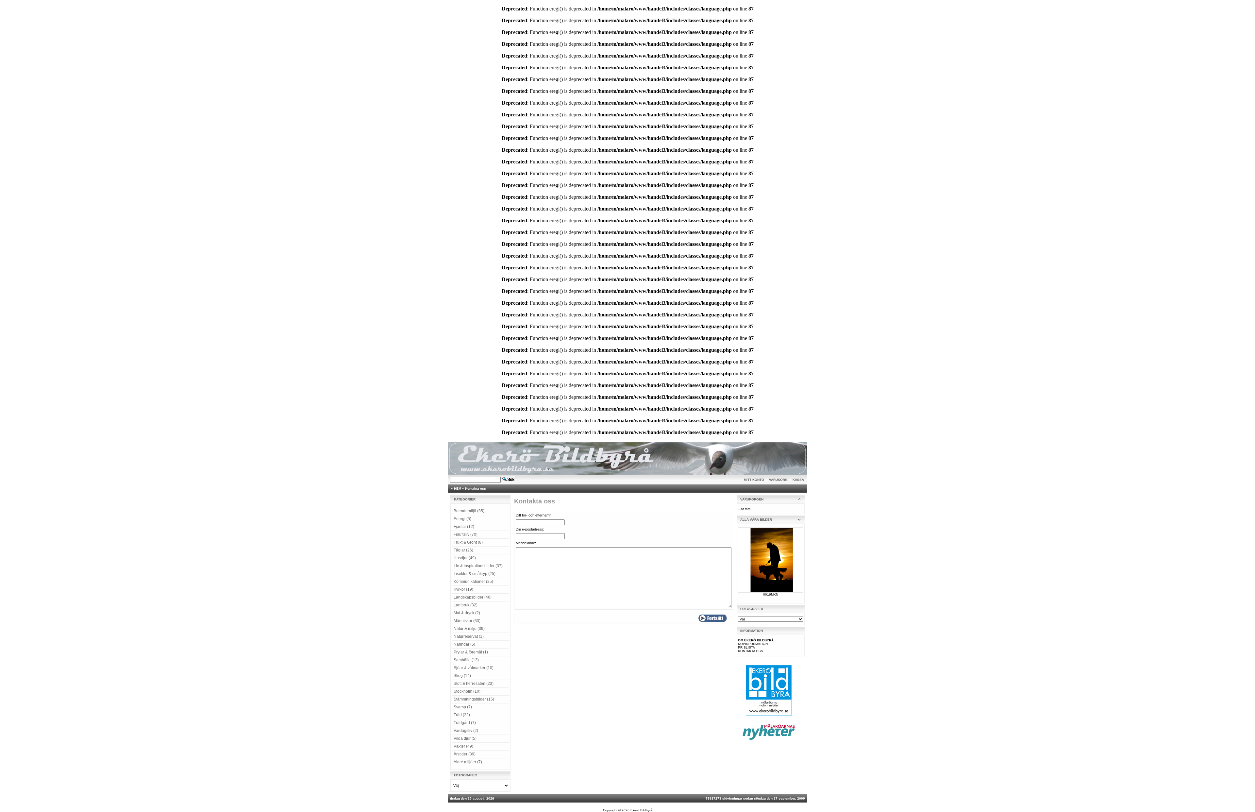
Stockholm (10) (467, 691)
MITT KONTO (754, 480)
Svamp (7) (463, 707)
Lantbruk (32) (465, 605)
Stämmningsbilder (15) (474, 699)
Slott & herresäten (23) (474, 683)
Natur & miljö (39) (469, 628)
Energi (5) (462, 518)
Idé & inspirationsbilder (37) (478, 566)
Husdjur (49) (465, 558)
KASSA (798, 480)
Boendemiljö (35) (469, 511)
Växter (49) (463, 746)
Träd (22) (462, 715)
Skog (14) (462, 675)
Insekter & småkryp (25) (474, 573)
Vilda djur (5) (465, 738)
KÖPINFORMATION (753, 644)
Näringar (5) (464, 644)
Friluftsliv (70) (465, 534)
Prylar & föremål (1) (471, 652)
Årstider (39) (465, 754)
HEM (457, 488)
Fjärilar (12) (464, 526)
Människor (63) (467, 620)
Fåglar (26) (463, 550)
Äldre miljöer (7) (468, 762)
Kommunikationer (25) (473, 581)
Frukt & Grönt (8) (468, 542)
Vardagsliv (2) (466, 730)
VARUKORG (778, 480)
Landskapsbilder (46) (473, 597)
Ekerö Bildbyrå (641, 810)
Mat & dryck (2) (467, 613)
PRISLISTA (746, 647)
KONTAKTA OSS (750, 651)
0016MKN (770, 594)
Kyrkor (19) (463, 589)
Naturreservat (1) (469, 636)
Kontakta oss (475, 488)
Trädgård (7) (465, 722)
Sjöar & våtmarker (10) (474, 668)
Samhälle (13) (466, 660)
